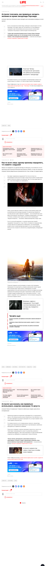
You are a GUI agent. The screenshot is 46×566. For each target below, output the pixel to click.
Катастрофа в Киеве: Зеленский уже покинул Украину (22, 155)
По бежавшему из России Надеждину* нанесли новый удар (9, 149)
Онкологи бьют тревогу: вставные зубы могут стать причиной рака (37, 396)
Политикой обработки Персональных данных (30, 5)
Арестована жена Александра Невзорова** (8, 545)
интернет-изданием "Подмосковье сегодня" (18, 38)
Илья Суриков (11, 500)
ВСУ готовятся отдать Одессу (7, 154)
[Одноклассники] (24, 131)
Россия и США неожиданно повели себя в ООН (22, 395)
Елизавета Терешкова (12, 345)
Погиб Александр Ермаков (22, 389)
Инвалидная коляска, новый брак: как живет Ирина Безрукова (9, 391)
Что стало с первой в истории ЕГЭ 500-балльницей (21, 149)
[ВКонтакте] (21, 131)
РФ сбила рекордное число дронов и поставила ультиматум (36, 551)
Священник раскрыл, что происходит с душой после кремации (36, 149)
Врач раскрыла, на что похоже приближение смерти (22, 545)
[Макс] (16, 131)
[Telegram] (18, 131)
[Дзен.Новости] (13, 131)
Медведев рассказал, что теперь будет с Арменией (36, 154)
